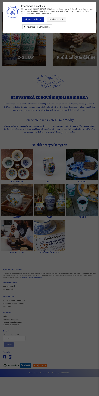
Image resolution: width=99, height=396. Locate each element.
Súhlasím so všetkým (33, 19)
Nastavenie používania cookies (37, 27)
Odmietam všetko (56, 19)
